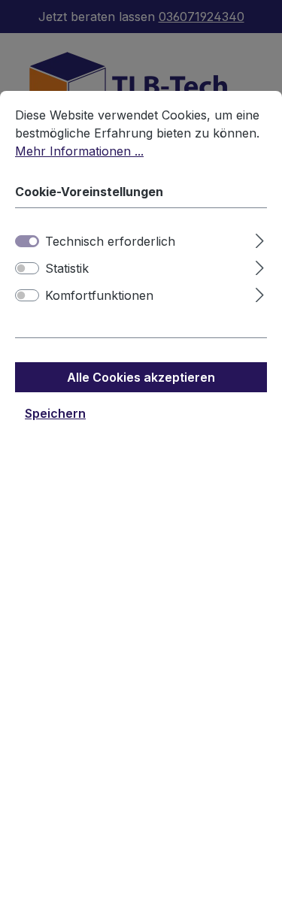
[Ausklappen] (260, 238)
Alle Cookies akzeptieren (141, 377)
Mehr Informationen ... (79, 151)
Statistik (67, 268)
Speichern (55, 413)
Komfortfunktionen (99, 295)
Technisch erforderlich (110, 241)
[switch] (27, 268)
